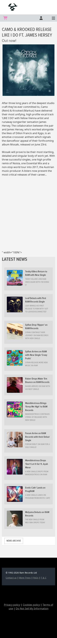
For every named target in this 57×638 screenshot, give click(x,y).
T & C (43, 577)
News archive (13, 540)
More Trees (25, 577)
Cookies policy (31, 604)
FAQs (35, 577)
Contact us (11, 577)
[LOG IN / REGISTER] (41, 18)
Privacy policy (12, 604)
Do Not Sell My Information (32, 608)
